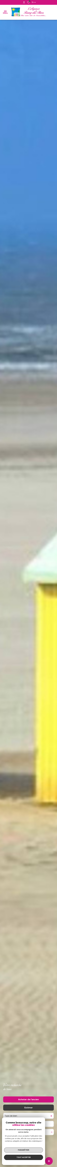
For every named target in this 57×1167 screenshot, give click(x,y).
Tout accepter (24, 1157)
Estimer (28, 1107)
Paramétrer (23, 1150)
